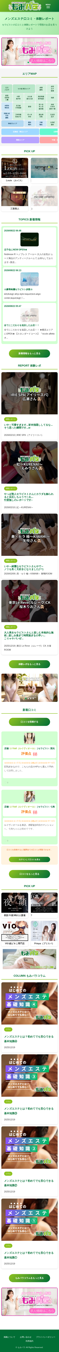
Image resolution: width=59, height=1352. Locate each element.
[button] (55, 51)
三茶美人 (14, 208)
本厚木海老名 (7, 106)
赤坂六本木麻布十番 (52, 107)
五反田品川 (52, 115)
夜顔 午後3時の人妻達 (15, 915)
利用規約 (29, 1341)
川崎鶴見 (41, 123)
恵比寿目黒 (41, 115)
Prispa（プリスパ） (44, 943)
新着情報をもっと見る (29, 353)
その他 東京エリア (24, 89)
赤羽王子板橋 (52, 89)
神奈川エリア (12, 123)
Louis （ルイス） (14, 180)
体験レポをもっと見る (29, 664)
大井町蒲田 (52, 123)
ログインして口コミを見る (29, 859)
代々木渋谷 (29, 115)
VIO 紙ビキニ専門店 (15, 943)
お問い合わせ (25, 1337)
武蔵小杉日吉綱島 (7, 116)
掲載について (9, 1337)
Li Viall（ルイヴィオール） (23, 748)
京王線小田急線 (18, 106)
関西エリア (20, 140)
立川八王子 (7, 88)
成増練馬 (41, 88)
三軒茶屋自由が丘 (18, 115)
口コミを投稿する (29, 722)
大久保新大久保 (30, 97)
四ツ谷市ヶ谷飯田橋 (41, 107)
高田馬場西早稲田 (41, 97)
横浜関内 (29, 123)
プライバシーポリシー (45, 1337)
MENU (48, 5)
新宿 (29, 106)
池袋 (52, 97)
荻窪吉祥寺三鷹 (7, 98)
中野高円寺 (18, 97)
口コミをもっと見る (29, 874)
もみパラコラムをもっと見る (29, 1278)
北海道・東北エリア (20, 132)
